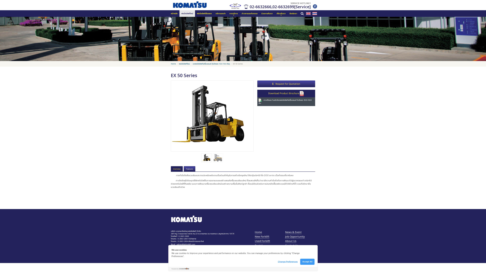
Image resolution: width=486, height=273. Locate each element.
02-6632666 (260, 6)
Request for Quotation (287, 83)
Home (173, 64)
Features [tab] (189, 169)
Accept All (307, 261)
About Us (290, 241)
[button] (234, 13)
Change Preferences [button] (288, 261)
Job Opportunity (295, 236)
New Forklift (262, 236)
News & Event (293, 232)
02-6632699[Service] (291, 6)
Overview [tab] (177, 169)
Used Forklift (262, 241)
